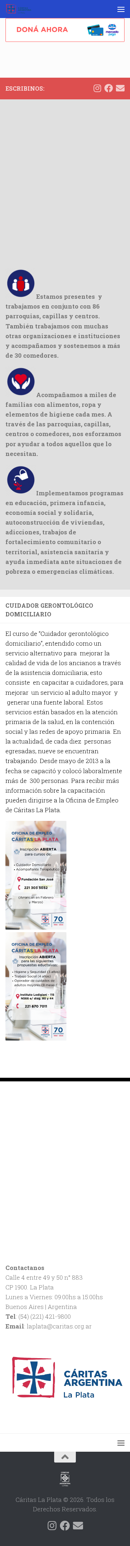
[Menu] (121, 9)
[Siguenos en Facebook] (108, 88)
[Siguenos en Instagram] (97, 88)
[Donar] (65, 30)
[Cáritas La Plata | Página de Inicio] (23, 9)
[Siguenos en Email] (120, 88)
